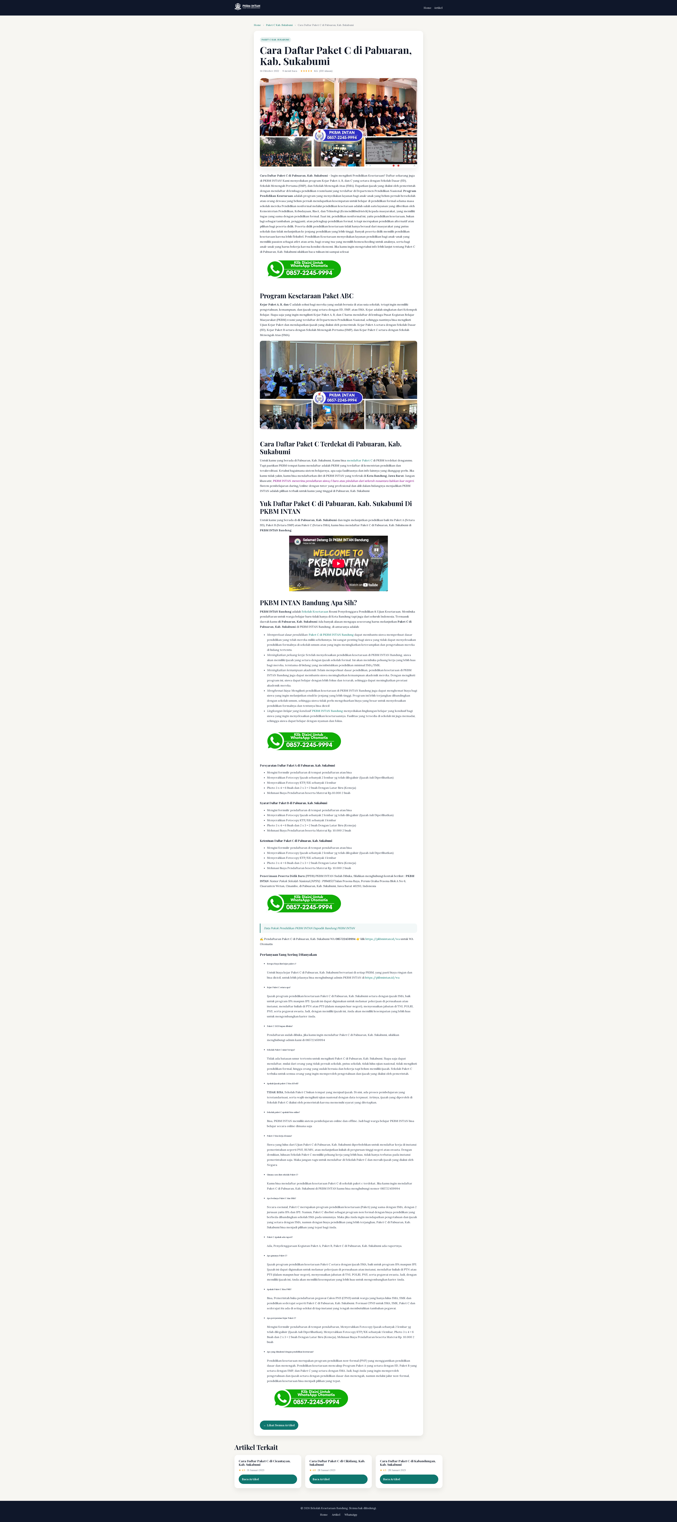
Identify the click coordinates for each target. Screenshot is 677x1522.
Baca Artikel (250, 1479)
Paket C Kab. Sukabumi (279, 25)
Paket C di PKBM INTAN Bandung (331, 634)
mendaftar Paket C (359, 460)
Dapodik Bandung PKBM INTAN (334, 928)
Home (427, 8)
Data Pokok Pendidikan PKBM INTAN (288, 928)
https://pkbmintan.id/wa (382, 939)
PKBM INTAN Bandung (327, 711)
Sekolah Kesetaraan (315, 611)
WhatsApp (350, 1514)
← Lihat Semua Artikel (279, 1425)
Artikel (438, 8)
